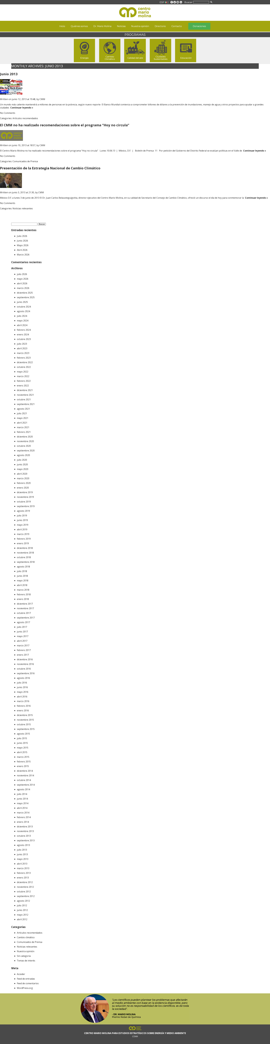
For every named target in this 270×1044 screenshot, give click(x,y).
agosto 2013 (23, 845)
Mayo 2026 (22, 245)
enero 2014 (23, 821)
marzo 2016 (23, 701)
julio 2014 (22, 794)
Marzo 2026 (23, 254)
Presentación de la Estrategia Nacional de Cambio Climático (50, 168)
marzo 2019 (23, 534)
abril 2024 (22, 325)
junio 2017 (22, 631)
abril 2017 (22, 640)
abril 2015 (22, 752)
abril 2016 (22, 696)
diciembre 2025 (25, 292)
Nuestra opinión (140, 26)
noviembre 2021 (25, 394)
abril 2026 (22, 283)
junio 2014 (22, 798)
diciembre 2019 (25, 492)
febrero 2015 (24, 761)
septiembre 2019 (26, 506)
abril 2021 (22, 422)
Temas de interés (26, 960)
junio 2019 (22, 520)
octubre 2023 (24, 339)
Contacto (176, 26)
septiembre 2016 (26, 673)
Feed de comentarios (28, 983)
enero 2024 (23, 334)
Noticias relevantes (23, 208)
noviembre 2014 (25, 775)
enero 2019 (23, 543)
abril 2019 (22, 529)
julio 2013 (22, 849)
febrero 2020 (24, 483)
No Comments (7, 112)
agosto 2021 (23, 408)
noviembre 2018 (25, 552)
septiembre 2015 (26, 729)
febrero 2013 (24, 873)
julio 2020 (22, 459)
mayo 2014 (22, 803)
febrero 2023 (24, 357)
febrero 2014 (24, 817)
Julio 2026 (22, 236)
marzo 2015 (23, 756)
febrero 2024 (24, 329)
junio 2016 (22, 687)
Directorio (160, 26)
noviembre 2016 (25, 664)
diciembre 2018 (25, 548)
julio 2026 (22, 274)
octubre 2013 (24, 835)
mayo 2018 (22, 580)
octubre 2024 (24, 306)
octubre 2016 (24, 668)
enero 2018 (23, 599)
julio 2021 (22, 413)
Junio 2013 (9, 74)
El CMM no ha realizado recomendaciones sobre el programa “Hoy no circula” (64, 125)
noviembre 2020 (25, 441)
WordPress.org (25, 988)
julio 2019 (22, 515)
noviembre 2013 (25, 831)
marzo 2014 (23, 812)
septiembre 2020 (26, 450)
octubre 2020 (24, 445)
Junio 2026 (22, 240)
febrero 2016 (24, 705)
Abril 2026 (22, 250)
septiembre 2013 (26, 840)
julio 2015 (22, 738)
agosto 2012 (23, 900)
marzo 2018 (23, 589)
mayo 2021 (22, 418)
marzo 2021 (23, 427)
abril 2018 (22, 585)
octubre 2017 (24, 613)
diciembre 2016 (25, 659)
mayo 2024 (22, 320)
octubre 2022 (24, 367)
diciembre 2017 (25, 603)
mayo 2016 (22, 691)
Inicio (62, 26)
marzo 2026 (23, 288)
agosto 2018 (23, 566)
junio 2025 (22, 302)
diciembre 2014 (25, 770)
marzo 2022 (23, 376)
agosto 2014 (23, 789)
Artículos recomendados (25, 118)
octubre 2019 (24, 501)
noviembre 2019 (25, 497)
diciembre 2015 (25, 715)
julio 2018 (22, 571)
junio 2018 (22, 575)
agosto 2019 (23, 510)
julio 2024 (22, 315)
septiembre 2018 (26, 561)
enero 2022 (23, 385)
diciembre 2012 (25, 882)
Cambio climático (26, 937)
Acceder (21, 974)
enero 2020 (23, 487)
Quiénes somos (79, 26)
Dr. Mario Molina (102, 26)
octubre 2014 (24, 780)
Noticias (121, 26)
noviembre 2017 (25, 608)
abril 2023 (22, 348)
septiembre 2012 (26, 896)
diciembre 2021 (25, 390)
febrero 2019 (24, 538)
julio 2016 (22, 682)
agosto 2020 (23, 455)
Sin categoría (24, 955)
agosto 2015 (23, 733)
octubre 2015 (24, 724)
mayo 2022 (22, 371)
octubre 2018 (24, 557)
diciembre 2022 (25, 362)
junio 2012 (22, 910)
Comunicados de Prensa (25, 161)
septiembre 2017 (26, 617)
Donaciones (199, 26)
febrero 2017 (24, 650)
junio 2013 (22, 854)
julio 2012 (22, 905)
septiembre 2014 (26, 784)
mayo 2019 (22, 524)
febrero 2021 (24, 432)
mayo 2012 (22, 914)
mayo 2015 (22, 747)
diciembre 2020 (25, 436)
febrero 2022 (24, 380)
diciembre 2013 (25, 826)
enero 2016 (23, 710)
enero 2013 (23, 877)
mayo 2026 (22, 278)
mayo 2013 (22, 859)
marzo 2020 (23, 478)
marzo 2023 (23, 353)
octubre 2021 (24, 399)
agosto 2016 (23, 678)
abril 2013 (22, 863)
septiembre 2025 (26, 297)
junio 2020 (22, 464)
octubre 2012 (24, 891)
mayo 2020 (22, 469)
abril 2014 (22, 808)
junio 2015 (22, 743)
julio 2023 (22, 343)
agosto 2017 (23, 622)
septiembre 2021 (26, 404)
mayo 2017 (22, 636)
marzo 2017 (23, 645)
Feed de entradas (26, 978)
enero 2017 (23, 654)
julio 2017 (22, 626)
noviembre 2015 (25, 719)
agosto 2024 (23, 311)
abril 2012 (22, 919)
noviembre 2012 (25, 886)
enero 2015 (23, 766)
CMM (42, 99)
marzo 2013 (23, 868)
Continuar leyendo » (21, 107)
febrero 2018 (24, 594)
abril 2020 (22, 473)
